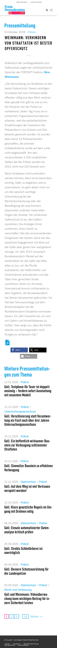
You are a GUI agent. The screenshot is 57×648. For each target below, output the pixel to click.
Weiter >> (36, 616)
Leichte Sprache (36, 2)
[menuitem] (22, 2)
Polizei (32, 32)
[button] (19, 350)
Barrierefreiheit (22, 2)
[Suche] (45, 9)
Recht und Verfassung (18, 589)
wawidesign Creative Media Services (26, 640)
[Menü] (51, 9)
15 (25, 616)
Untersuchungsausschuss (20, 411)
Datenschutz (28, 481)
